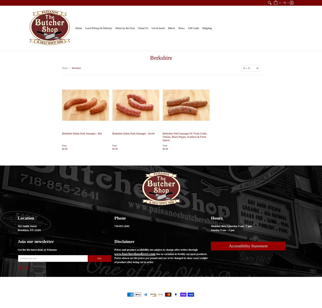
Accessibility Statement (248, 246)
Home (65, 68)
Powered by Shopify (174, 289)
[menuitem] (270, 3)
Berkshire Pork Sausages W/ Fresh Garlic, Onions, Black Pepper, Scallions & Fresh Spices (185, 137)
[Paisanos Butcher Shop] (49, 28)
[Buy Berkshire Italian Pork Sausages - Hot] (85, 105)
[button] (270, 3)
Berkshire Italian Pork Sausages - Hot (82, 133)
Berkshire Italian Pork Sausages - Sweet (133, 133)
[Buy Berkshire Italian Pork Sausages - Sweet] (135, 105)
